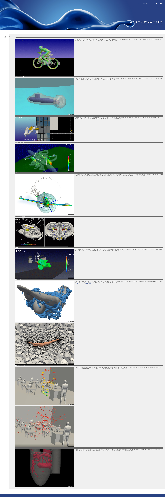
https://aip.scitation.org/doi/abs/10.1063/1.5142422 (83, 283)
